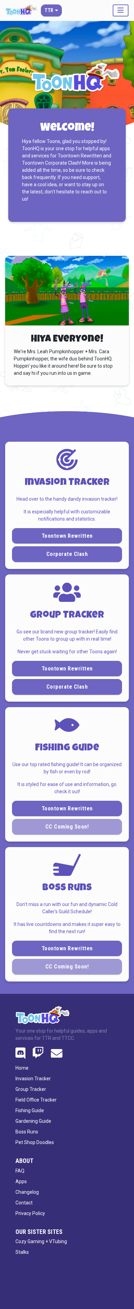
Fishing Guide (29, 1110)
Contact (24, 1202)
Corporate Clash (67, 554)
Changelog (27, 1192)
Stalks (22, 1252)
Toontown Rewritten (67, 536)
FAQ (19, 1171)
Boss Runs (26, 1131)
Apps (21, 1181)
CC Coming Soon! (67, 966)
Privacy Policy (30, 1213)
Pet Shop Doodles (34, 1142)
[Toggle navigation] (121, 10)
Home (22, 1068)
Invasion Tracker (33, 1078)
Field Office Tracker (36, 1100)
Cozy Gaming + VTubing (41, 1241)
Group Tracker (30, 1089)
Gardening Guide (33, 1121)
